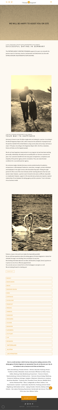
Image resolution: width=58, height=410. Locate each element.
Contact (10, 271)
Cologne (9, 322)
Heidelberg (10, 319)
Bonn (8, 293)
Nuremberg (10, 330)
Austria (10, 349)
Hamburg (9, 311)
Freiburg (9, 308)
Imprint (22, 406)
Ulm (8, 337)
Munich (9, 278)
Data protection (33, 406)
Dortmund (10, 296)
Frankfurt (10, 304)
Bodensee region (12, 289)
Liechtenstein (12, 354)
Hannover (10, 315)
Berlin (8, 285)
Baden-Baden (10, 282)
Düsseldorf (10, 300)
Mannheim (10, 326)
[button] (3, 407)
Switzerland (11, 345)
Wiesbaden (10, 341)
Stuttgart (10, 334)
